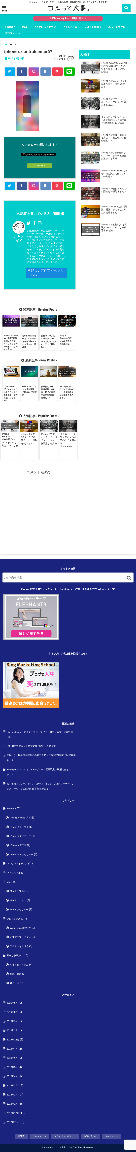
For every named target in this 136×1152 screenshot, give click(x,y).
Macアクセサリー (19, 909)
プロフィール (12, 33)
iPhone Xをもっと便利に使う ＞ (68, 18)
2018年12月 (13, 1039)
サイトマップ (111, 1136)
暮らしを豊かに (117, 26)
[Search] (129, 578)
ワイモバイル (70, 26)
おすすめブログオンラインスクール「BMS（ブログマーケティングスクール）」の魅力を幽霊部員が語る (40, 786)
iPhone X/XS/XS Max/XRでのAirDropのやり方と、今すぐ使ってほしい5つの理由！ (10, 439)
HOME (21, 1136)
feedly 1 (40, 165)
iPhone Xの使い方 (19, 817)
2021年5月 (12, 1002)
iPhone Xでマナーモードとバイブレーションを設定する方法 (49, 439)
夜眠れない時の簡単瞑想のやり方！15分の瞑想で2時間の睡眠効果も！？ (41, 757)
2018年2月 (12, 1094)
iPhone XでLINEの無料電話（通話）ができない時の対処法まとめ (114, 209)
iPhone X (10, 26)
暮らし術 (14, 983)
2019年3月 (12, 1021)
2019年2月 (12, 1030)
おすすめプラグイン (20, 937)
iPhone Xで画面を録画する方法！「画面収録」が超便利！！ (114, 138)
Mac (24, 26)
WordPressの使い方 (20, 928)
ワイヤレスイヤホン (45, 26)
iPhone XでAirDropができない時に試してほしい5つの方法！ (114, 173)
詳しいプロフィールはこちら (45, 272)
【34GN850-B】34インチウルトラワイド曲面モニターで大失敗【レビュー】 (40, 734)
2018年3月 (12, 1085)
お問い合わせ (90, 1136)
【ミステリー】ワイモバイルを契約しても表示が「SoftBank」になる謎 (68, 440)
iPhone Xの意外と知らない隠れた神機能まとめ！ (114, 190)
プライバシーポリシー (65, 1136)
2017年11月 (13, 1122)
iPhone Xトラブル (19, 827)
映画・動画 (16, 973)
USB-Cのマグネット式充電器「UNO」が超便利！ (32, 746)
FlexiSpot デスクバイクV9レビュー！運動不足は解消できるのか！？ (39, 772)
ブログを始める (93, 26)
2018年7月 (12, 1048)
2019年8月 (12, 1012)
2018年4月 (12, 1076)
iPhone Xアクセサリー (21, 854)
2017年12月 (13, 1113)
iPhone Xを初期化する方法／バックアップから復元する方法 (114, 227)
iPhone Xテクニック (20, 836)
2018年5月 (12, 1067)
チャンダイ (60, 59)
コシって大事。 (60, 1147)
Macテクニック (18, 900)
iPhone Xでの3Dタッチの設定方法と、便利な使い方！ (29, 439)
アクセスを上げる (19, 946)
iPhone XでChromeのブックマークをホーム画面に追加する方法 (114, 156)
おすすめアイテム (19, 964)
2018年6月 (12, 1058)
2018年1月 (12, 1103)
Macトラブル (17, 891)
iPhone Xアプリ (18, 845)
